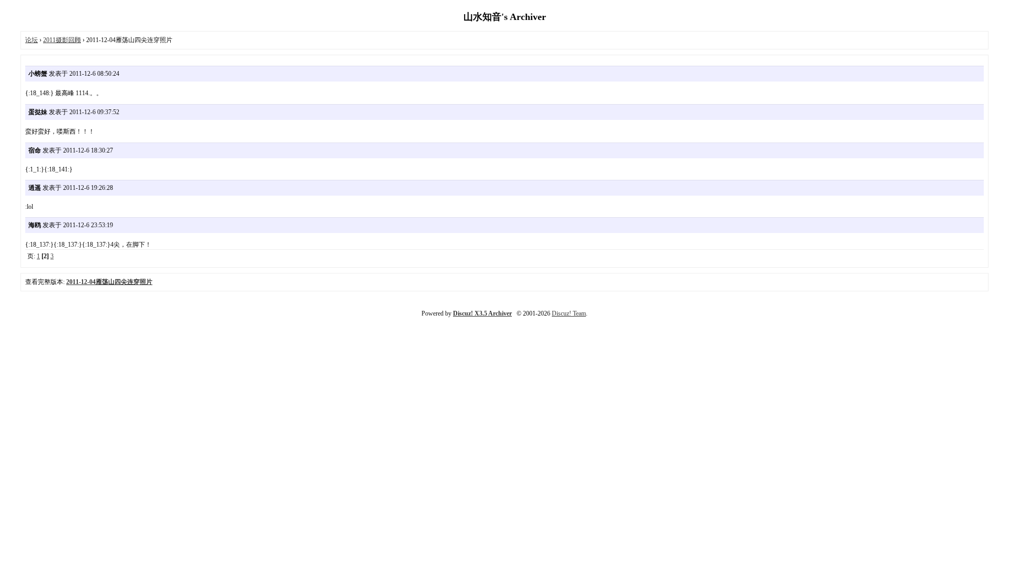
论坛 (31, 40)
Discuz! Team (569, 313)
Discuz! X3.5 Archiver (482, 313)
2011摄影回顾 (62, 40)
